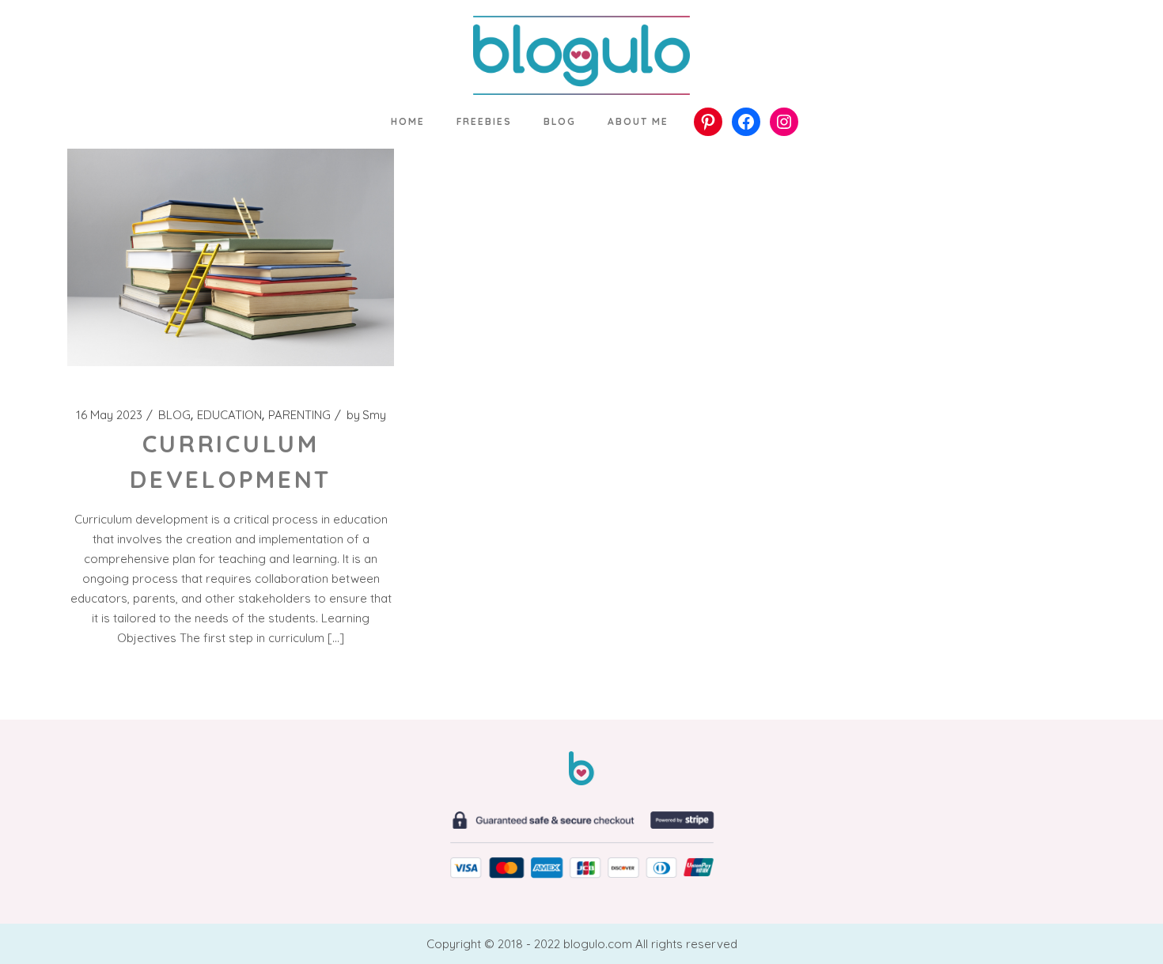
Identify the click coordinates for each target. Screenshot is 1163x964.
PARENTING (299, 415)
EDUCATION (229, 415)
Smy (366, 415)
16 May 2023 (109, 415)
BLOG (174, 415)
